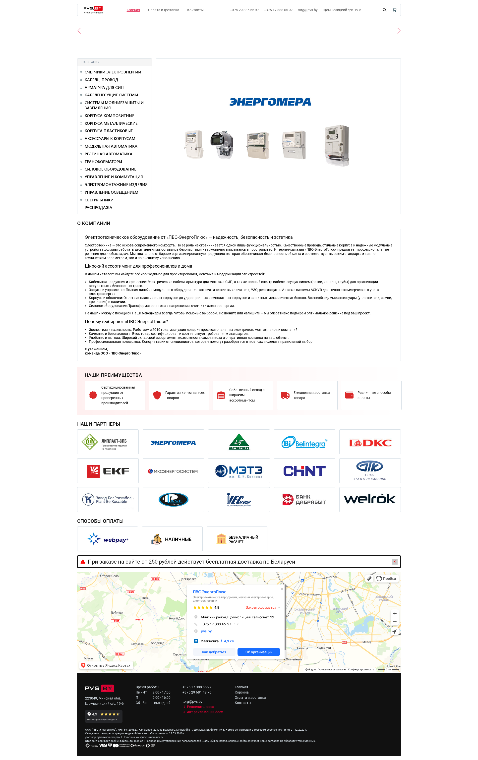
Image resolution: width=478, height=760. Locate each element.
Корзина (242, 692)
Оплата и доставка (163, 10)
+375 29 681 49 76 (196, 692)
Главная (241, 687)
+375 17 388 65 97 (278, 10)
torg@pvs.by (308, 10)
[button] (399, 31)
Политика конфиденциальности (143, 737)
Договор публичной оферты (102, 737)
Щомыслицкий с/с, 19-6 (342, 10)
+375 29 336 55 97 (244, 10)
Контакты (195, 10)
